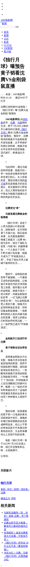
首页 (6, 32)
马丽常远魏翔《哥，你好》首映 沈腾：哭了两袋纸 (16, 516)
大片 (6, 38)
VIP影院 (8, 48)
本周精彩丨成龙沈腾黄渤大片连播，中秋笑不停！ (16, 536)
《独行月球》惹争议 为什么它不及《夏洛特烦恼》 (16, 546)
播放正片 (5, 498)
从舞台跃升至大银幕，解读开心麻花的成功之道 (16, 526)
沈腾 (12, 122)
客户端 (7, 51)
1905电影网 (7, 20)
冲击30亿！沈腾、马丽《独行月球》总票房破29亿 (16, 556)
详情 (13, 498)
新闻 (6, 35)
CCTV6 (7, 45)
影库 (6, 42)
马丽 (19, 122)
